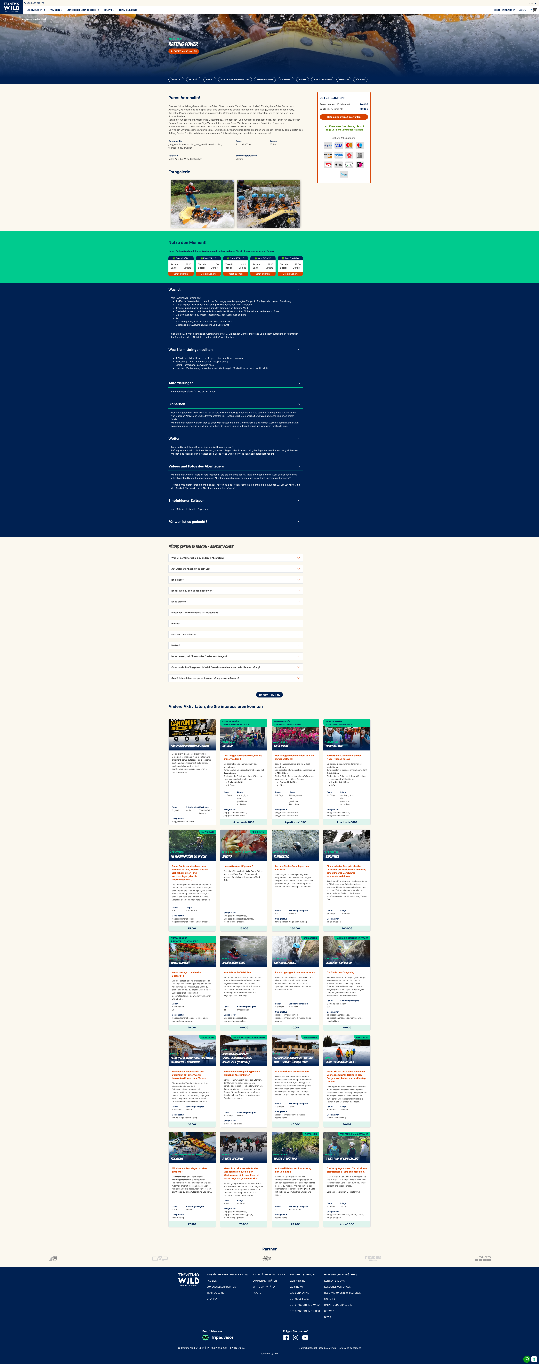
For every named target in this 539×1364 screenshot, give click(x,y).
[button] (178, 204)
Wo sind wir (297, 1286)
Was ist (210, 79)
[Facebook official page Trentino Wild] (288, 1337)
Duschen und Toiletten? (184, 634)
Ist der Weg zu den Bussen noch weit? (192, 590)
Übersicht (176, 79)
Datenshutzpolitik (308, 1347)
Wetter (303, 79)
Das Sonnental (299, 1292)
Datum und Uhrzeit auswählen (344, 117)
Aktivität (194, 79)
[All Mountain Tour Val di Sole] (192, 880)
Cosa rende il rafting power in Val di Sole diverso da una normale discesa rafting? (215, 667)
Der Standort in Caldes (305, 1311)
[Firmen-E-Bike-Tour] (295, 1179)
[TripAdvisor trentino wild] (206, 1337)
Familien (55, 10)
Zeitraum (344, 79)
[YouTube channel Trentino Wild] (307, 1337)
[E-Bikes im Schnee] (243, 1179)
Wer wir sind (298, 1280)
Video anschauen (185, 51)
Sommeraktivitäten (265, 1280)
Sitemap (329, 1311)
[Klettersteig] (295, 880)
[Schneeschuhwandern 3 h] (347, 1081)
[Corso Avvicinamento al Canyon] (192, 772)
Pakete (257, 1292)
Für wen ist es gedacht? (187, 522)
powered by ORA (270, 1353)
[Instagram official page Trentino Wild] (297, 1337)
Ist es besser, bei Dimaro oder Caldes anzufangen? (199, 656)
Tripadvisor (222, 1337)
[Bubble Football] (192, 983)
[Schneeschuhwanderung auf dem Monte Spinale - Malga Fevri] (295, 1081)
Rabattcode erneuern (338, 1304)
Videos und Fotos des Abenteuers (196, 466)
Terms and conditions (349, 1347)
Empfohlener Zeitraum (186, 501)
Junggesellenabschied (81, 10)
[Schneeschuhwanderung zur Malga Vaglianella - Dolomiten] (192, 1081)
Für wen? (360, 79)
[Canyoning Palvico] (295, 983)
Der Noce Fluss (299, 1298)
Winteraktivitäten (264, 1286)
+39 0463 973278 (35, 3)
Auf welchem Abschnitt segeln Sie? (190, 568)
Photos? (175, 623)
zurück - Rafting (269, 694)
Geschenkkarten (505, 10)
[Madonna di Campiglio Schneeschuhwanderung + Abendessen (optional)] (243, 1081)
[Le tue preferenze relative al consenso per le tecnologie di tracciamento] (534, 1359)
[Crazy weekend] (347, 772)
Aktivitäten (35, 10)
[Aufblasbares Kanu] (243, 983)
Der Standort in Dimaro (305, 1304)
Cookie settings (327, 1347)
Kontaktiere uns (334, 1280)
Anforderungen (264, 79)
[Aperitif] (243, 880)
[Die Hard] (243, 772)
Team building (128, 10)
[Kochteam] (192, 1179)
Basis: (174, 267)
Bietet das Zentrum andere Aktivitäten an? (194, 612)
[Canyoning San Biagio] (347, 983)
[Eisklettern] (347, 880)
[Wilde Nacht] (295, 772)
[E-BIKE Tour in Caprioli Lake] (347, 1179)
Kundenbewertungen (337, 1286)
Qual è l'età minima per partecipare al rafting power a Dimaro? (205, 678)
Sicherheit (286, 79)
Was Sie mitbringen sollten (235, 79)
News (327, 1317)
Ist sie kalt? (177, 579)
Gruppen (108, 10)
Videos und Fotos (323, 79)
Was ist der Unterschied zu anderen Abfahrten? (197, 557)
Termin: (175, 264)
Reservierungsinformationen (342, 1292)
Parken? (175, 645)
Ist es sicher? (178, 601)
